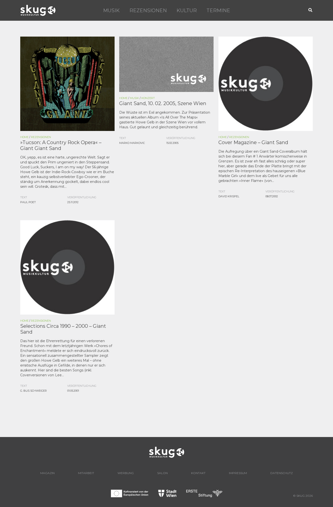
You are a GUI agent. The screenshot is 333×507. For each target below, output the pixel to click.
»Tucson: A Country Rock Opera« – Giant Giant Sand (60, 145)
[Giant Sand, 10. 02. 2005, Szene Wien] (166, 64)
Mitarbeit (86, 473)
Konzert (148, 98)
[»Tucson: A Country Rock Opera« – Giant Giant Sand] (67, 83)
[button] (310, 10)
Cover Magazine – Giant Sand (253, 142)
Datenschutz (281, 473)
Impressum (238, 473)
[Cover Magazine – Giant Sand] (265, 83)
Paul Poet (28, 202)
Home (24, 137)
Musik (111, 10)
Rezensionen (148, 10)
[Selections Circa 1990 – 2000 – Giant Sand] (67, 267)
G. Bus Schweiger (33, 390)
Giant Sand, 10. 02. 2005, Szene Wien (162, 103)
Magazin (47, 473)
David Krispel (228, 196)
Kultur (186, 10)
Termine (218, 10)
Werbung (126, 473)
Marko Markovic (132, 143)
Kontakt (198, 473)
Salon (162, 473)
